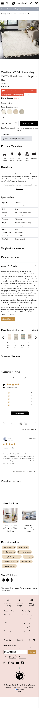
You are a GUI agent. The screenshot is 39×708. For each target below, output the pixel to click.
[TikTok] (22, 663)
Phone (6, 640)
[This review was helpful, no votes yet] (30, 471)
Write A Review (19, 413)
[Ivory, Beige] (9, 111)
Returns (6, 627)
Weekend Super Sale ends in (13, 8)
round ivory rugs (26, 561)
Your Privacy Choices (20, 690)
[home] (19, 5)
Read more (12, 463)
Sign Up (32, 652)
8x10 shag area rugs (24, 552)
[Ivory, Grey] (3, 111)
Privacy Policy (12, 658)
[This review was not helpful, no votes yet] (34, 471)
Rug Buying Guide (28, 623)
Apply (13, 128)
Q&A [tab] (24, 377)
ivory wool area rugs (9, 566)
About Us (7, 615)
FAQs (6, 623)
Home (3, 14)
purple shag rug (23, 547)
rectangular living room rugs (11, 556)
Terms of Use (22, 658)
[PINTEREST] (12, 663)
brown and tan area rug (10, 561)
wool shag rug (28, 556)
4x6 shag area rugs (9, 552)
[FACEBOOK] (9, 663)
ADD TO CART (28, 123)
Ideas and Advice (27, 619)
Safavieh (6, 83)
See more (19, 189)
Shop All (35, 330)
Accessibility (26, 611)
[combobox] (29, 429)
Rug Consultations (28, 630)
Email (30, 640)
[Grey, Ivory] (21, 111)
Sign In (19, 128)
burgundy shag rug (9, 547)
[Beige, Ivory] (15, 111)
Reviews (6, 619)
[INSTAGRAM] (5, 663)
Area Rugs (9, 14)
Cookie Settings (27, 615)
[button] (36, 3)
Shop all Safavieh (8, 319)
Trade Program (9, 630)
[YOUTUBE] (17, 663)
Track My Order (9, 611)
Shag (15, 14)
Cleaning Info (26, 627)
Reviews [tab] (16, 377)
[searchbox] (11, 424)
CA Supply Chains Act (27, 687)
